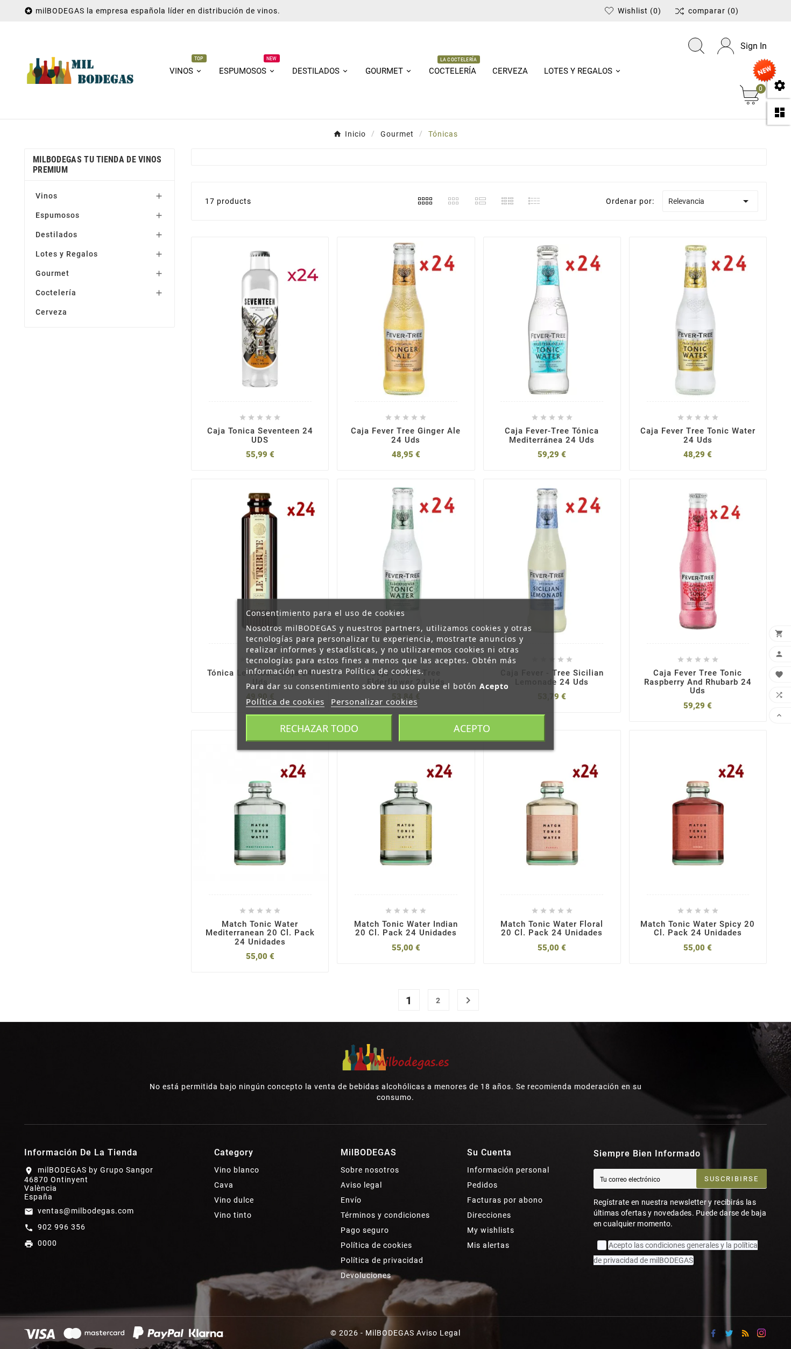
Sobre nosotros (370, 1170)
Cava (224, 1185)
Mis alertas (488, 1245)
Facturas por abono (505, 1200)
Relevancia (710, 201)
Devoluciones (366, 1275)
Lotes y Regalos (67, 254)
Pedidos (482, 1185)
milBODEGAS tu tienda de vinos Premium (97, 164)
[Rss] (745, 1333)
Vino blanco (236, 1170)
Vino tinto (233, 1215)
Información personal (508, 1170)
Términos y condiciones (385, 1215)
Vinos (47, 195)
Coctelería (56, 292)
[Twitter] (729, 1333)
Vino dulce (234, 1200)
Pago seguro (365, 1230)
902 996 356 (62, 1227)
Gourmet (52, 273)
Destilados (56, 234)
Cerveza (51, 312)
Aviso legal (361, 1185)
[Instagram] (761, 1333)
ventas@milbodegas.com (86, 1210)
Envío (351, 1200)
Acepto (472, 728)
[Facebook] (713, 1333)
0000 (47, 1243)
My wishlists (490, 1230)
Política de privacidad (382, 1260)
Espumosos (58, 215)
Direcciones (489, 1215)
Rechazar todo (319, 728)
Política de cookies (376, 1245)
